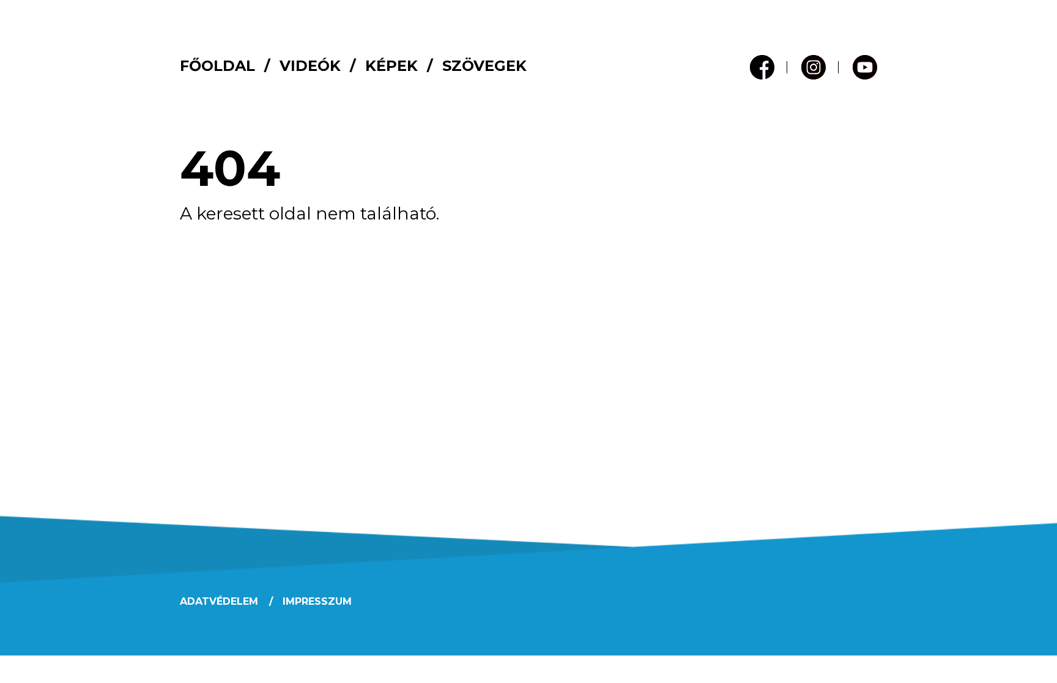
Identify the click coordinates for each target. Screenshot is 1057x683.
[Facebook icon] (762, 67)
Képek (391, 66)
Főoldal (217, 66)
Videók (310, 66)
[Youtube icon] (865, 67)
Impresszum (317, 601)
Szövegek (484, 66)
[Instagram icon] (813, 67)
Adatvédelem (219, 601)
